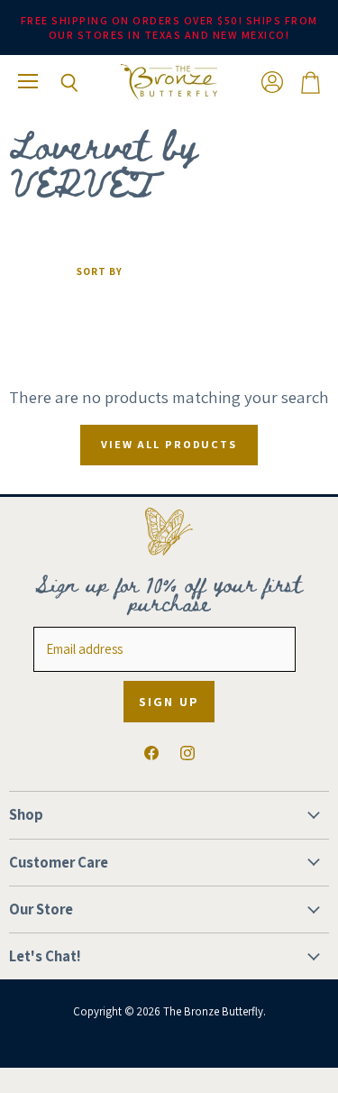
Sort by (100, 272)
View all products (169, 444)
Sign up (169, 701)
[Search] (56, 83)
